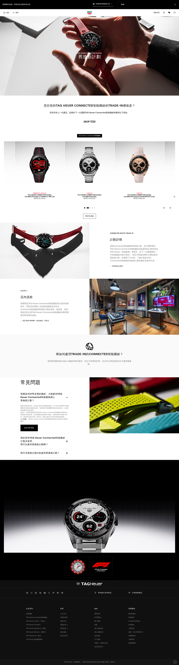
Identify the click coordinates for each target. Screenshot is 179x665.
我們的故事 (64, 617)
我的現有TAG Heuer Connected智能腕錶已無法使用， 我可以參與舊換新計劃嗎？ (42, 441)
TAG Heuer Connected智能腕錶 (36, 617)
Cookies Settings (134, 621)
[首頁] (89, 13)
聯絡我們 (97, 614)
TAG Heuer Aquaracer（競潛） (36, 628)
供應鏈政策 (132, 636)
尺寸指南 (97, 639)
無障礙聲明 (132, 643)
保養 (95, 625)
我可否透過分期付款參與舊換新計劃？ (40, 453)
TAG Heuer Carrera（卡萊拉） (36, 621)
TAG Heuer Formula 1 (33, 625)
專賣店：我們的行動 (101, 643)
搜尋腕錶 (29, 614)
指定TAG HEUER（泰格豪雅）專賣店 (36, 321)
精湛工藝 (63, 621)
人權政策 (131, 628)
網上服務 (97, 621)
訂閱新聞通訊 (137, 593)
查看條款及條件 (117, 266)
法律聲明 (131, 639)
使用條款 (131, 625)
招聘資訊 (63, 628)
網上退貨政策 (98, 628)
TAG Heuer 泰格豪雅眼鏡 (34, 639)
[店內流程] (134, 307)
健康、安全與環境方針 (135, 632)
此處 (24, 419)
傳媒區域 (63, 625)
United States (101, 4)
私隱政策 (131, 617)
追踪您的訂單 (98, 647)
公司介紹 (63, 614)
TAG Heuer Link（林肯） (34, 636)
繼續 (124, 4)
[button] (169, 13)
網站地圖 (63, 632)
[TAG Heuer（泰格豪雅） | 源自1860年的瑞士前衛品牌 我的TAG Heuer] (89, 584)
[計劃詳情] (45, 251)
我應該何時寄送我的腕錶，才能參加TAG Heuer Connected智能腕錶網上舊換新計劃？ (41, 397)
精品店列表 (64, 636)
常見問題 (97, 617)
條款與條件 (132, 614)
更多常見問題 (29, 428)
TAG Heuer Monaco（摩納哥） (36, 632)
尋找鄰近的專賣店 (105, 593)
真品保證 (97, 636)
